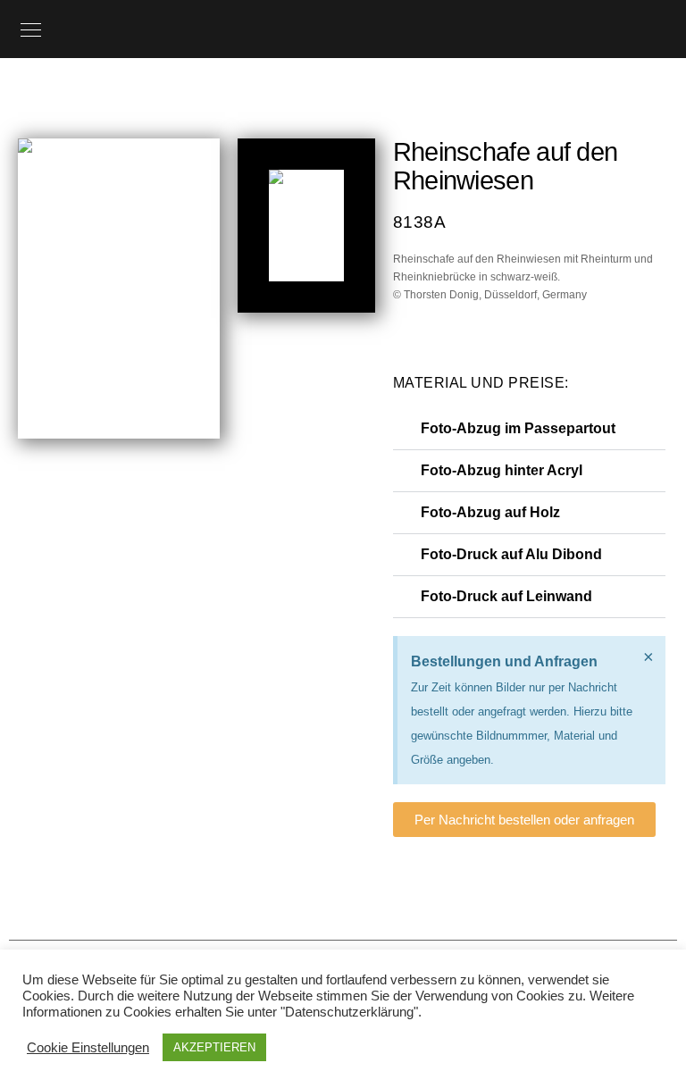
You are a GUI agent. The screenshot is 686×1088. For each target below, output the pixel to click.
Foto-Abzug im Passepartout (518, 428)
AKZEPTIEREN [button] (214, 1047)
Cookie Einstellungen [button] (88, 1048)
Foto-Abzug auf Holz (490, 512)
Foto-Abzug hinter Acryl (501, 470)
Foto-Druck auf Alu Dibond (511, 554)
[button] (529, 429)
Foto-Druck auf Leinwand (506, 596)
